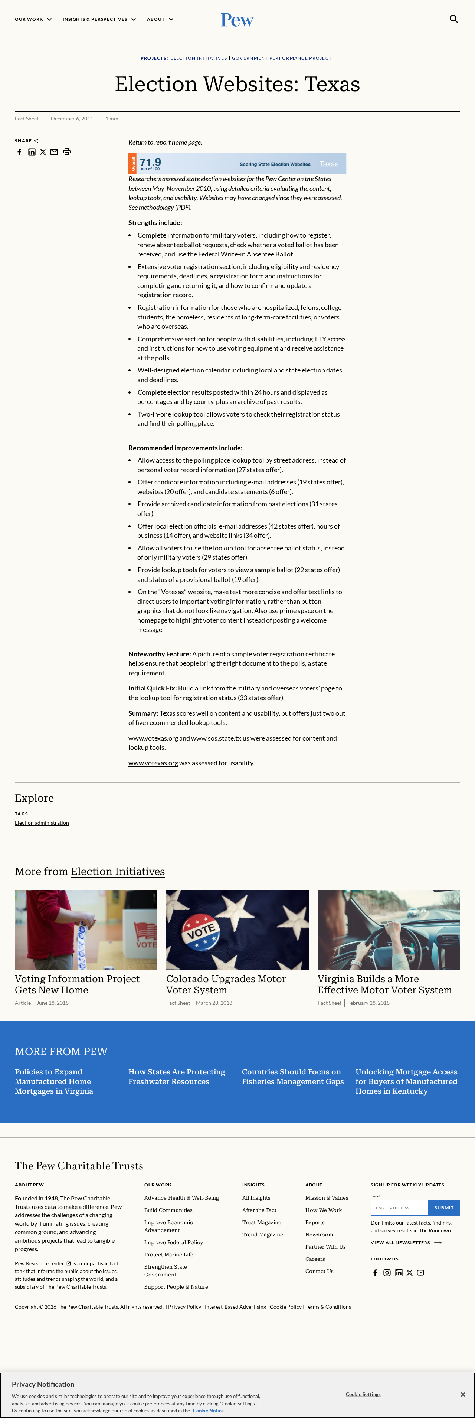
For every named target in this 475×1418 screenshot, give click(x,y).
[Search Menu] (454, 19)
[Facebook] (375, 1272)
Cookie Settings (363, 1394)
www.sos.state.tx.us (220, 738)
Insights (253, 1184)
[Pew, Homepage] (237, 19)
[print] (66, 151)
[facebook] (19, 151)
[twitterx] (43, 151)
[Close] (463, 1394)
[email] (54, 151)
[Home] (79, 1166)
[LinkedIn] (398, 1272)
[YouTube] (420, 1272)
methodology (156, 207)
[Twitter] (409, 1272)
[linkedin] (31, 151)
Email (376, 1196)
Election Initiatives (118, 871)
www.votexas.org (153, 738)
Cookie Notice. (209, 1410)
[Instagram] (387, 1272)
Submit (444, 1207)
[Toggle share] (455, 132)
